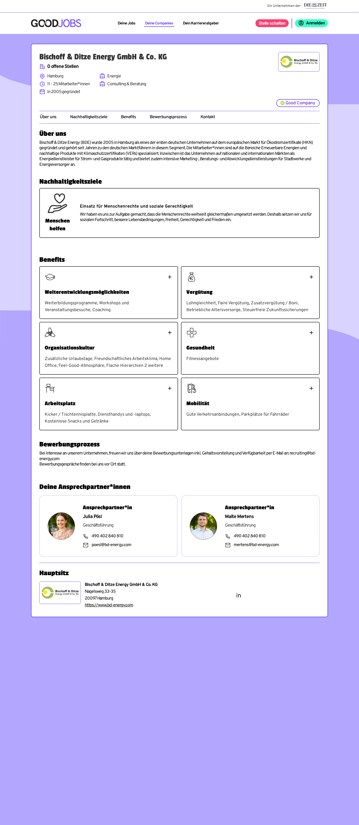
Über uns (48, 117)
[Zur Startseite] (56, 23)
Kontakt (208, 117)
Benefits (128, 117)
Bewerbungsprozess (168, 117)
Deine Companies (159, 23)
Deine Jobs (126, 23)
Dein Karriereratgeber (201, 23)
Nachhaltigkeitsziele (88, 117)
